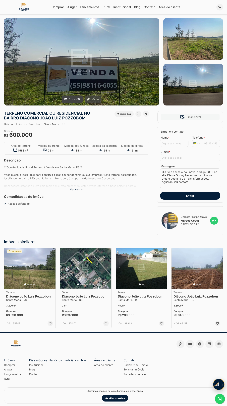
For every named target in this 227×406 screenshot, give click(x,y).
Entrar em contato (172, 131)
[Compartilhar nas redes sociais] (146, 114)
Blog (137, 7)
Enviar (190, 195)
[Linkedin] (209, 344)
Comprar (58, 7)
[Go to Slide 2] (28, 284)
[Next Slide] (52, 268)
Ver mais (75, 189)
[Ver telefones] (219, 7)
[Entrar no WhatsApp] (214, 221)
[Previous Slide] (7, 268)
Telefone (198, 137)
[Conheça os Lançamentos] (219, 384)
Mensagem (168, 166)
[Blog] (180, 344)
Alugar (72, 7)
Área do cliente (169, 7)
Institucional (122, 7)
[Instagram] (219, 344)
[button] (30, 268)
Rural (106, 7)
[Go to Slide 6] (93, 284)
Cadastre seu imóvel (136, 365)
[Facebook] (200, 344)
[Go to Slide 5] (90, 284)
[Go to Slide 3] (31, 284)
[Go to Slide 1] (25, 284)
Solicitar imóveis (133, 369)
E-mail (165, 151)
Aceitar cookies (115, 398)
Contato (149, 7)
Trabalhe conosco (134, 374)
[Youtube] (190, 344)
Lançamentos (89, 7)
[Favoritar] (138, 114)
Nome (165, 137)
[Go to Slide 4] (34, 284)
